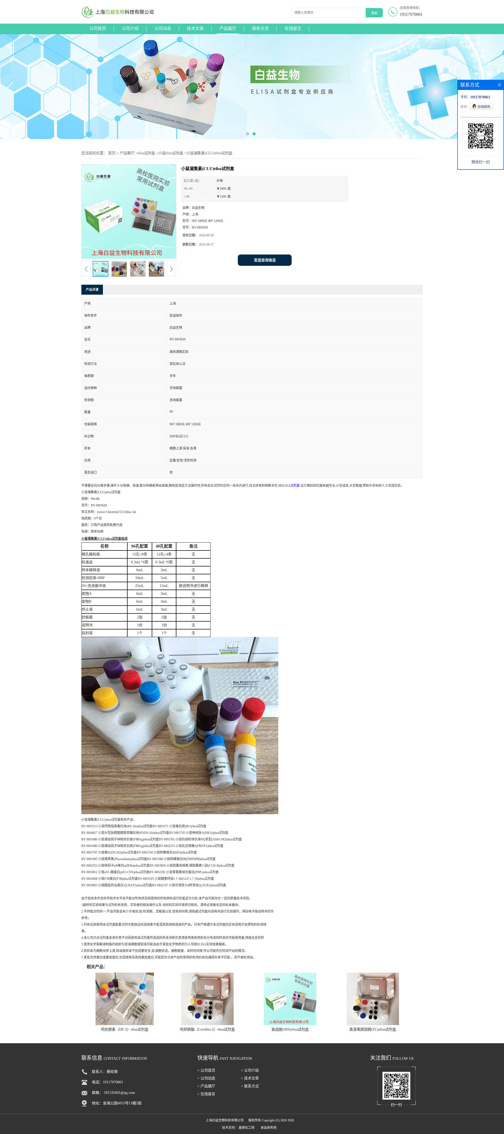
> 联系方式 (250, 1086)
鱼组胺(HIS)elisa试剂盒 (290, 1029)
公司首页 (97, 28)
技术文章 (195, 28)
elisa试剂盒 (146, 153)
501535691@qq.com (119, 1093)
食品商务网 (268, 1128)
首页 (112, 153)
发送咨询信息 (265, 260)
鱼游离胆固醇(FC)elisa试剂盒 (372, 1029)
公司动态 (162, 28)
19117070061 (411, 14)
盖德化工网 (246, 1128)
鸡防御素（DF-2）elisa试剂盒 (124, 1029)
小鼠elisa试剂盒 (170, 153)
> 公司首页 (206, 1070)
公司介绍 (130, 28)
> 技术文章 (250, 1078)
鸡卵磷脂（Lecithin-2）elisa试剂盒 (207, 1029)
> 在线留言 (206, 1094)
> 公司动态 (206, 1078)
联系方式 (260, 28)
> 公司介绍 (250, 1070)
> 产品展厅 (206, 1086)
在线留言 (293, 28)
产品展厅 (227, 28)
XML (291, 1120)
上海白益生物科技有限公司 (225, 1120)
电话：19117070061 (107, 1082)
